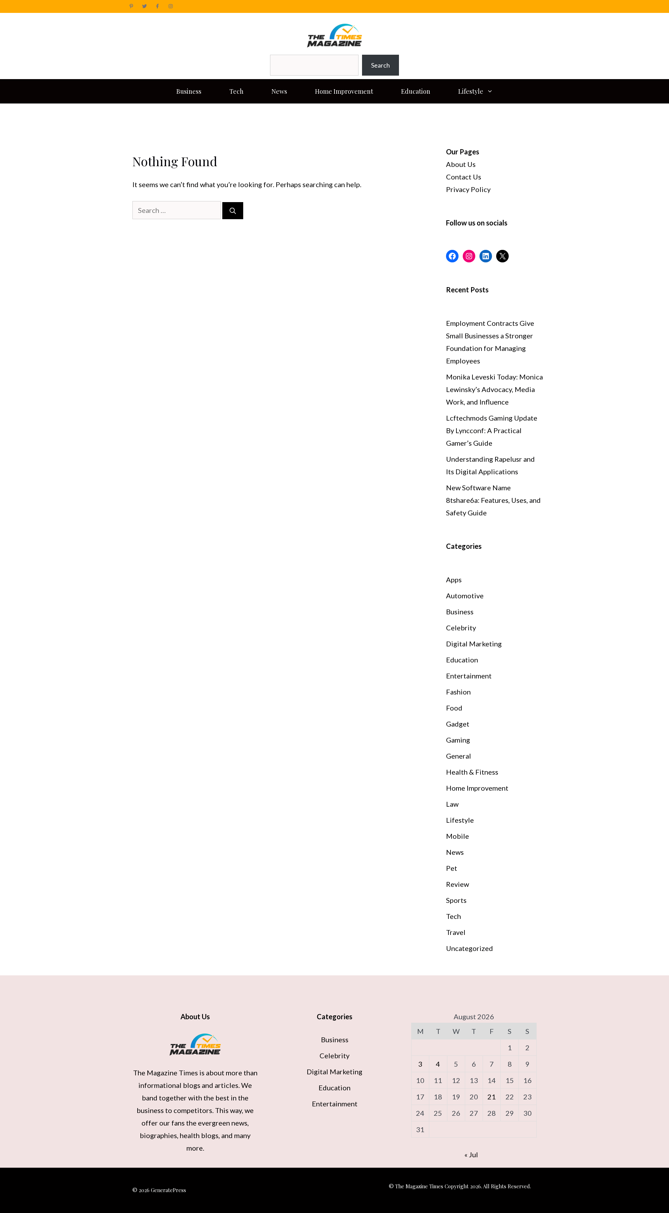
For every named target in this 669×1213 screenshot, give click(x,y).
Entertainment (469, 675)
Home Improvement (344, 91)
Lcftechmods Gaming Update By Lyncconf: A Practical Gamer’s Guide (491, 430)
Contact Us (463, 176)
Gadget (457, 724)
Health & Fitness (472, 772)
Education (415, 91)
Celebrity (461, 627)
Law (452, 804)
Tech (236, 91)
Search (380, 65)
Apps (454, 579)
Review (457, 884)
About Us (461, 164)
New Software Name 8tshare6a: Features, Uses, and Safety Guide (493, 500)
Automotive (465, 595)
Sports (456, 900)
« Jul (471, 1154)
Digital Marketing (474, 643)
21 (491, 1096)
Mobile (457, 836)
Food (454, 708)
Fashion (458, 692)
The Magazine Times (165, 1072)
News (279, 91)
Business (188, 91)
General (458, 756)
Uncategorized (469, 948)
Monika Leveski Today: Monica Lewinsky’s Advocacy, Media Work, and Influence (494, 389)
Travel (456, 932)
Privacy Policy (468, 189)
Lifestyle (470, 91)
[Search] (232, 210)
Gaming (458, 740)
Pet (451, 868)
